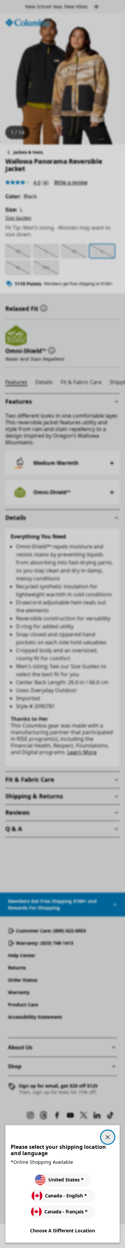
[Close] (107, 1137)
